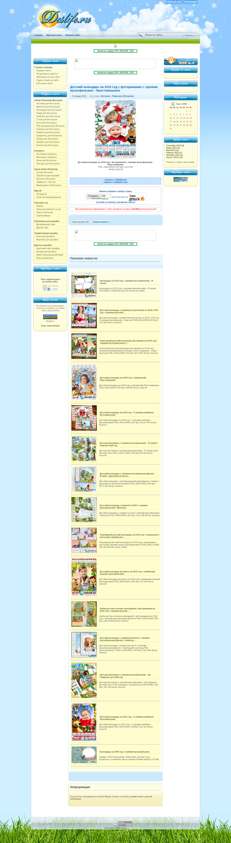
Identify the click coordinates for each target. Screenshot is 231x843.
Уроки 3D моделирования (47, 197)
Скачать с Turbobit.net (115, 180)
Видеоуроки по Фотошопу (47, 185)
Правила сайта (72, 35)
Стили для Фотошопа (45, 119)
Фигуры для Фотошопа (46, 139)
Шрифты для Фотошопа (47, 142)
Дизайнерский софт (44, 224)
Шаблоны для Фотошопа (47, 116)
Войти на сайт (174, 2)
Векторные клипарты (45, 157)
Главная (38, 35)
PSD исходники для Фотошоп (49, 126)
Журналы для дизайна (46, 239)
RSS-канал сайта (43, 83)
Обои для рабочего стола (47, 209)
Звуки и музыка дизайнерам (48, 255)
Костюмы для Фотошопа (47, 103)
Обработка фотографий (47, 175)
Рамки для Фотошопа (45, 113)
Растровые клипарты (45, 154)
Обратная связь (54, 35)
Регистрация (190, 2)
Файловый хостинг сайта (47, 77)
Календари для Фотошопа (48, 110)
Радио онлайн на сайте (46, 80)
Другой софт (41, 227)
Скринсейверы (42, 215)
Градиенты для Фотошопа (48, 135)
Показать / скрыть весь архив (180, 162)
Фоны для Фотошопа (45, 160)
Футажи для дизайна (45, 251)
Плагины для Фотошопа (47, 129)
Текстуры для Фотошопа (47, 163)
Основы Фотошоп (43, 172)
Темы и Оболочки (43, 212)
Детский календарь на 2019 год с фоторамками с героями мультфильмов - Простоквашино (114, 88)
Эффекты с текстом (44, 182)
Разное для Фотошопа (46, 145)
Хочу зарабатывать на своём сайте (50, 280)
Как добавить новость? (46, 74)
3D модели (40, 194)
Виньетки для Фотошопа (47, 107)
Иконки (38, 206)
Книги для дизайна (44, 236)
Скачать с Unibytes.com (116, 182)
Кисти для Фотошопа (45, 123)
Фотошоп (105, 96)
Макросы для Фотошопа (47, 132)
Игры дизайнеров (43, 258)
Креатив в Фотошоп (44, 179)
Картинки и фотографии (47, 248)
